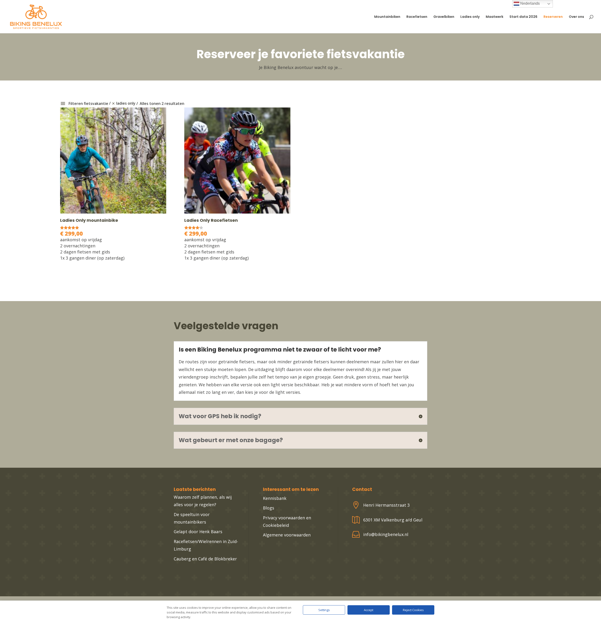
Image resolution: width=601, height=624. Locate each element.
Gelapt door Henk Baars (198, 531)
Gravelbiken (443, 17)
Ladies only (470, 17)
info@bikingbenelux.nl (385, 534)
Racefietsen (416, 17)
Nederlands (529, 3)
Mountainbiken (387, 17)
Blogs (268, 508)
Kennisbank (274, 498)
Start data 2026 (523, 17)
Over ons (576, 17)
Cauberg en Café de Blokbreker (205, 559)
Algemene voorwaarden (287, 535)
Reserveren (553, 17)
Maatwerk (494, 17)
